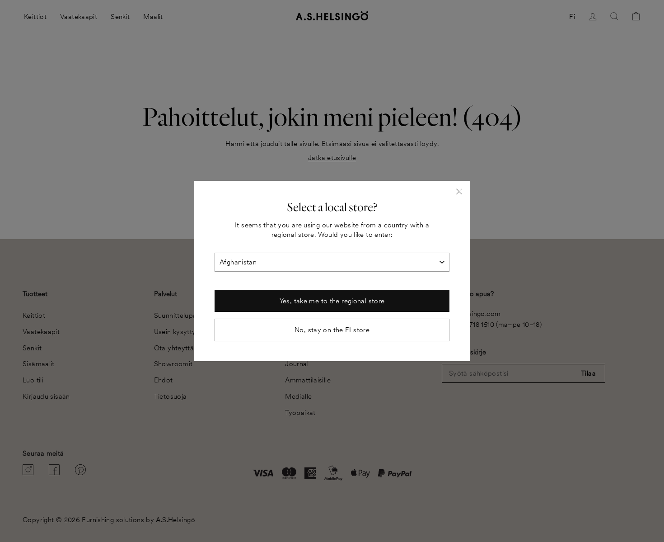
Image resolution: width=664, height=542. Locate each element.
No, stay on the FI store (332, 329)
